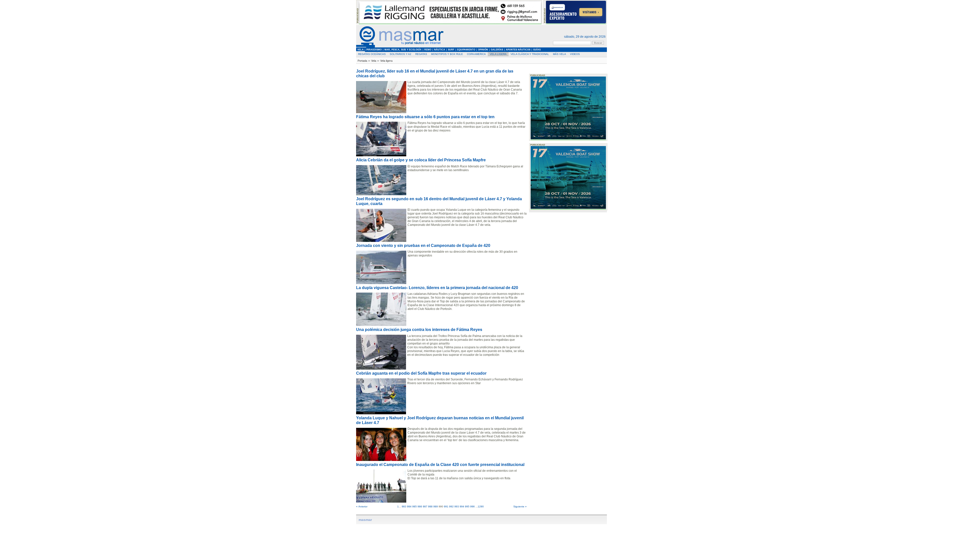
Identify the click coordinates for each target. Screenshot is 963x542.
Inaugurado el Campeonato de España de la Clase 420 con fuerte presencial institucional (440, 464)
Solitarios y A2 (400, 54)
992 (451, 506)
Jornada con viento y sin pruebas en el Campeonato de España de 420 (423, 245)
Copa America (476, 54)
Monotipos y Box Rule (447, 54)
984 (409, 506)
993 (456, 506)
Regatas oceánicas (372, 54)
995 (467, 506)
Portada (362, 60)
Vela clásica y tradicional (530, 54)
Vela (373, 60)
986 (420, 506)
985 (414, 506)
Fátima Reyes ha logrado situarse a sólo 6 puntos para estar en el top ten (425, 117)
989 (435, 506)
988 (430, 506)
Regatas (421, 54)
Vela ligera (498, 54)
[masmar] (400, 46)
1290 (481, 506)
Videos (575, 54)
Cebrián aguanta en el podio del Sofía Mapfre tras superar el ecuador (421, 373)
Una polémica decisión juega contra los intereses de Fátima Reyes (419, 329)
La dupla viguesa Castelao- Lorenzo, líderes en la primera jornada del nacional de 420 (437, 288)
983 (404, 506)
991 (446, 506)
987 (425, 506)
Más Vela (559, 54)
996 (472, 506)
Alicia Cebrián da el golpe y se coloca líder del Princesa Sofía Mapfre (421, 160)
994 (462, 506)
